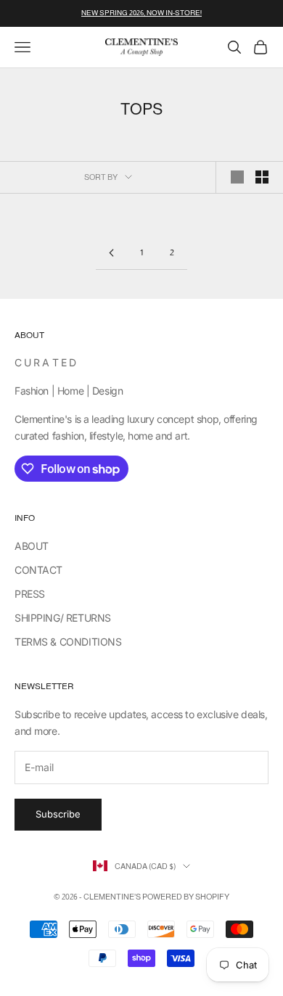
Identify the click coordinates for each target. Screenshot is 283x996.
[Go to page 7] (111, 252)
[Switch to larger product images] (237, 177)
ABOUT (32, 546)
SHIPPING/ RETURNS (63, 618)
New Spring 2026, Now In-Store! (141, 13)
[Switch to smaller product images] (261, 177)
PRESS (30, 594)
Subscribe (58, 814)
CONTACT (38, 570)
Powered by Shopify (185, 896)
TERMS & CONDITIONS (68, 641)
